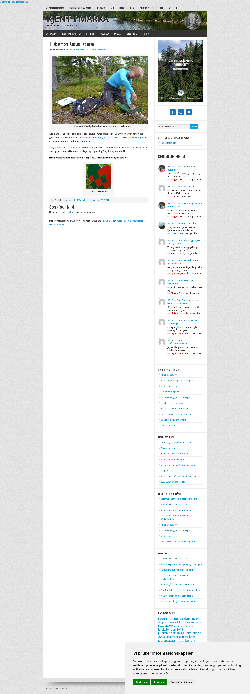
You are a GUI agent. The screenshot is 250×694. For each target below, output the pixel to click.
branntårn (179, 619)
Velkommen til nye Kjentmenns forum (179, 465)
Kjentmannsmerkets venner (80, 7)
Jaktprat (164, 470)
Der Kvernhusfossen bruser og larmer (179, 541)
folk (179, 622)
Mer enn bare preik (170, 391)
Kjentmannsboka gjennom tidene (177, 510)
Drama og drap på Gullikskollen (176, 442)
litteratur (190, 640)
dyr (198, 618)
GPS (112, 7)
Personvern (172, 7)
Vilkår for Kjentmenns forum (151, 7)
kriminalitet (163, 641)
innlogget (66, 212)
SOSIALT (118, 33)
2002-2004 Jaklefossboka (173, 482)
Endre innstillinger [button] (181, 682)
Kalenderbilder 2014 (90, 200)
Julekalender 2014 (73, 200)
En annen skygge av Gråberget (175, 397)
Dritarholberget (135, 137)
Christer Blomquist (179, 293)
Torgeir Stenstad (179, 179)
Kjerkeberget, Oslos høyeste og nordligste (181, 476)
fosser (199, 622)
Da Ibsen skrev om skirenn (173, 420)
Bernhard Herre (165, 619)
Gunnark (175, 196)
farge (161, 622)
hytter (169, 625)
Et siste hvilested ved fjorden (174, 408)
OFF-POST (90, 33)
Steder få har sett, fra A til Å (174, 504)
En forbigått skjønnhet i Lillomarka (177, 584)
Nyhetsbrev (101, 7)
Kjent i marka (78, 19)
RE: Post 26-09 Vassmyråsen (182, 186)
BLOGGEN (104, 33)
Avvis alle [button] (159, 682)
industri (176, 626)
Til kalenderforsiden (98, 191)
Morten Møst (78, 50)
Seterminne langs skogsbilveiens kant (179, 499)
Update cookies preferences (14, 2)
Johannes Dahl (188, 626)
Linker (132, 7)
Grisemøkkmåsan (115, 137)
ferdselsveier (171, 622)
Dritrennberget (98, 137)
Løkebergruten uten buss (173, 403)
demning (190, 618)
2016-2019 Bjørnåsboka (172, 459)
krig (192, 637)
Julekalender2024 (170, 633)
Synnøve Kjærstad (179, 273)
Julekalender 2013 (170, 629)
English (122, 7)
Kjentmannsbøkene (177, 636)
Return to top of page (56, 689)
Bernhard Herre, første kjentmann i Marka (181, 590)
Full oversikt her (168, 143)
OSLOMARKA (50, 33)
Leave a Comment (98, 50)
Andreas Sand (177, 253)
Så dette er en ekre (170, 386)
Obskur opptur (168, 425)
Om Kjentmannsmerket (53, 7)
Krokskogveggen (176, 641)
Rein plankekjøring (170, 375)
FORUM (146, 33)
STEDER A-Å (132, 33)
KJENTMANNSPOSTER (70, 33)
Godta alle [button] (142, 682)
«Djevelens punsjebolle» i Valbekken (178, 570)
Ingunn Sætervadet (180, 333)
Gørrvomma (84, 137)
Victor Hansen (177, 233)
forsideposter (188, 622)
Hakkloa (162, 626)
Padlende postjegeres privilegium (177, 380)
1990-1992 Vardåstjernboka (174, 453)
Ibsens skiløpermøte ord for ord (177, 414)
